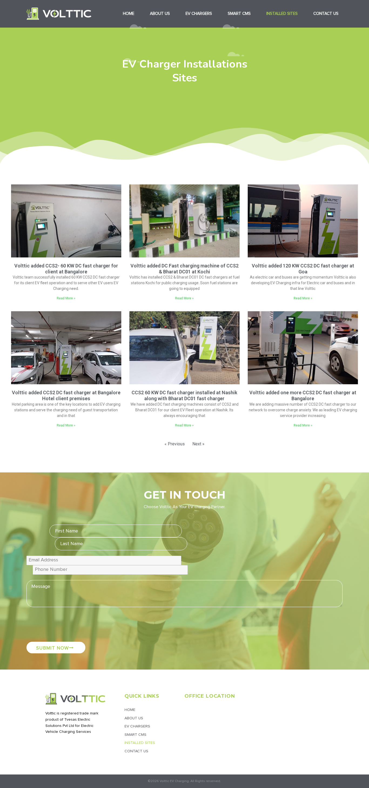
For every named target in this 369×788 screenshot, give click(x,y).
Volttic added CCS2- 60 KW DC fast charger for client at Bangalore (66, 268)
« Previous (175, 443)
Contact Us (325, 14)
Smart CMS (239, 14)
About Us (160, 14)
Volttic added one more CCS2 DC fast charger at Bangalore (302, 395)
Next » (198, 443)
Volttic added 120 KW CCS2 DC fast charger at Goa (303, 268)
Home (128, 14)
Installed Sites (282, 14)
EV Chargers (199, 14)
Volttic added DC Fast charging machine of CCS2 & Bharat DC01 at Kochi (184, 268)
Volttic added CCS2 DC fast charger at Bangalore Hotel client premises (66, 395)
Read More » (66, 298)
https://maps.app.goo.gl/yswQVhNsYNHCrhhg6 (222, 708)
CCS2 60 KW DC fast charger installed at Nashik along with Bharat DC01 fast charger (184, 395)
